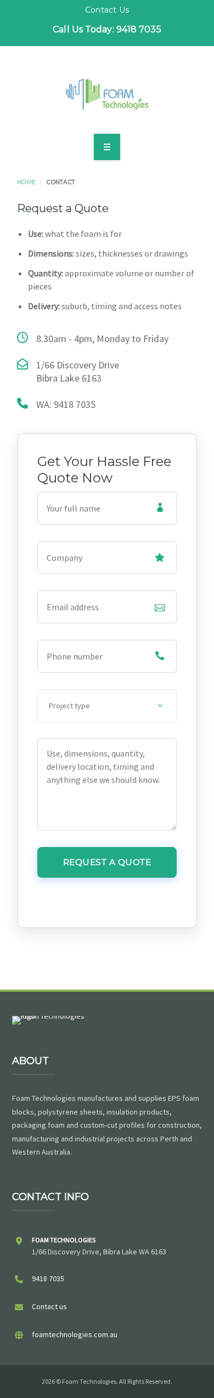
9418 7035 (48, 1278)
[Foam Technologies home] (49, 1030)
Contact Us (107, 10)
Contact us (49, 1306)
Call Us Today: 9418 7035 (107, 29)
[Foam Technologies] (107, 94)
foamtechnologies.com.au (74, 1334)
